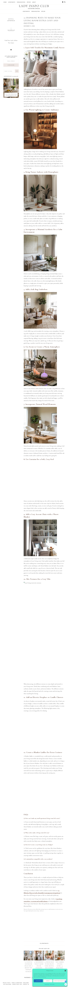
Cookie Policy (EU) (17, 984)
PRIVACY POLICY (7, 982)
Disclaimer (26, 982)
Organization (21, 2)
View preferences (59, 980)
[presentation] (11, 88)
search (17, 71)
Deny (47, 980)
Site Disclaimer (7, 984)
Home (5, 2)
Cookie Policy (47, 984)
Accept (38, 980)
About (34, 2)
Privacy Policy (52, 984)
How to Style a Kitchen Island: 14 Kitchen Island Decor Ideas (11, 94)
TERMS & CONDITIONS (17, 982)
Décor (29, 2)
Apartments (11, 2)
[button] (65, 970)
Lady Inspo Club (34, 6)
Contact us (26, 984)
